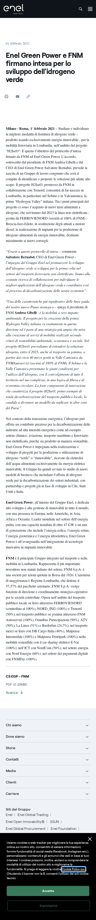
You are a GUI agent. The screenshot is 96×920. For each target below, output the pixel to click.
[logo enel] (14, 9)
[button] (18, 96)
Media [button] (11, 771)
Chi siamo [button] (13, 725)
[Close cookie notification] (90, 839)
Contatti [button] (12, 759)
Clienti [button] (11, 782)
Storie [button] (10, 748)
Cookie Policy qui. (73, 869)
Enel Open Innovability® (25, 822)
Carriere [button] (12, 794)
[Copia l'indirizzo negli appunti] (28, 96)
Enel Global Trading (33, 815)
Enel (9, 815)
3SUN (54, 822)
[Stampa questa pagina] (7, 96)
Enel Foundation (63, 828)
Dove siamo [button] (15, 736)
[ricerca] (80, 9)
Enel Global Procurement (26, 828)
